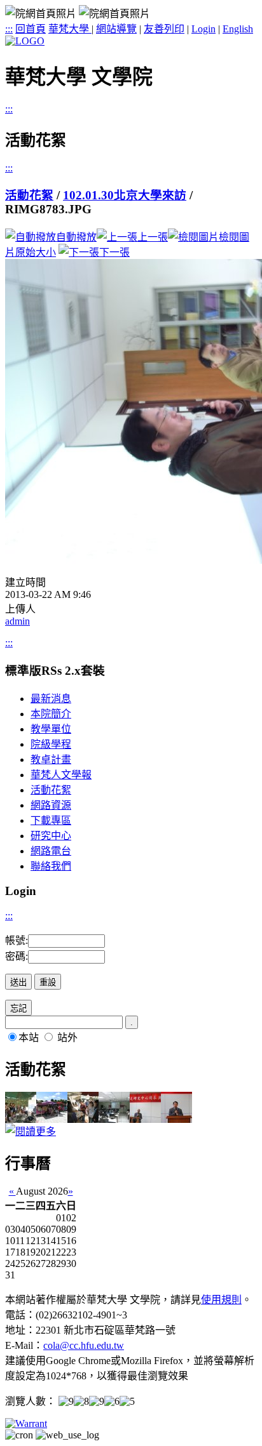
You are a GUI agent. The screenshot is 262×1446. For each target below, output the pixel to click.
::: (9, 28)
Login (203, 28)
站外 (67, 1037)
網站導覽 (116, 28)
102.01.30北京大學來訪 (124, 195)
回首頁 (30, 28)
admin (17, 621)
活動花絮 (29, 195)
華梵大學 (70, 28)
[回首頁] (25, 41)
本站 (28, 1037)
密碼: (16, 956)
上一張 (152, 237)
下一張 (114, 252)
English (238, 28)
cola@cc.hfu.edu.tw (83, 1345)
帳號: (16, 940)
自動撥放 (76, 237)
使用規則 (221, 1299)
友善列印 (164, 28)
